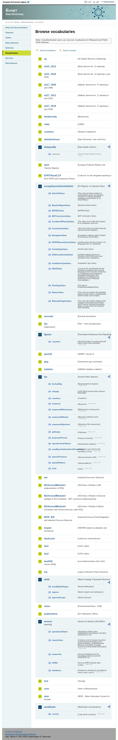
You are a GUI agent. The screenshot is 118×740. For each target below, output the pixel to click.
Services (9, 58)
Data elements (12, 43)
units (54, 468)
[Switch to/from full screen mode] (98, 2)
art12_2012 (50, 66)
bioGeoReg (57, 384)
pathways (56, 432)
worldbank (50, 707)
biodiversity (50, 116)
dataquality (50, 147)
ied (45, 477)
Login (89, 2)
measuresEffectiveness (62, 410)
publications (51, 614)
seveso (48, 621)
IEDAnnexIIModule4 (55, 506)
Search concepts (69, 50)
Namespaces (11, 63)
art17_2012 (50, 95)
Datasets (9, 32)
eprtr (46, 165)
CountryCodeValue (60, 228)
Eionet (16, 22)
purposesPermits (59, 438)
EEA (17, 2)
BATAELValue (58, 211)
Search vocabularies (48, 50)
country (55, 714)
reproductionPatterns (61, 443)
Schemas (9, 48)
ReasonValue (57, 292)
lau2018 (48, 561)
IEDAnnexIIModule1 (55, 485)
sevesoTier (57, 654)
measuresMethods (60, 417)
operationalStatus (60, 632)
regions (55, 592)
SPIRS (55, 663)
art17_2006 (50, 84)
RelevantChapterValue (61, 301)
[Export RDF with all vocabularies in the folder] (109, 147)
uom (46, 688)
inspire (48, 528)
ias (45, 377)
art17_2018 (50, 106)
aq (45, 59)
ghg (46, 361)
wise (46, 696)
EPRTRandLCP (52, 175)
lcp (45, 572)
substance (56, 670)
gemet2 (48, 354)
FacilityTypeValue (59, 249)
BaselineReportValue (61, 205)
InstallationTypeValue (61, 263)
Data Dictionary (27, 22)
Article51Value (58, 193)
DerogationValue (59, 235)
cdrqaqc (55, 391)
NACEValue (57, 269)
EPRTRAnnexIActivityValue (64, 242)
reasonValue (57, 640)
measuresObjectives (61, 424)
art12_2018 (50, 74)
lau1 (46, 546)
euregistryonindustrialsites (58, 186)
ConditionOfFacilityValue (63, 222)
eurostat (48, 316)
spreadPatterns (58, 463)
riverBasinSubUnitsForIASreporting (64, 449)
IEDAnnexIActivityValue (62, 255)
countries (56, 342)
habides (48, 369)
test (46, 681)
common (49, 132)
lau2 (46, 553)
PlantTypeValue (59, 285)
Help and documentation (16, 27)
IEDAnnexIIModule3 (55, 496)
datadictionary (52, 139)
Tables (8, 37)
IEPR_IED (49, 517)
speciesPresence (59, 457)
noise (47, 606)
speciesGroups (58, 597)
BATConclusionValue (61, 216)
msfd (47, 579)
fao (45, 324)
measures (56, 404)
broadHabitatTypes (60, 587)
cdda (47, 124)
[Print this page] (94, 2)
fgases (47, 334)
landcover (49, 538)
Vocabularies (11, 53)
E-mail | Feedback (13, 731)
